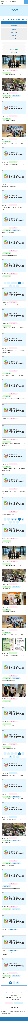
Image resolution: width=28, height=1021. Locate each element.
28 (23, 519)
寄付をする (9, 1003)
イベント (14, 35)
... (8, 283)
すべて (14, 22)
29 (10, 522)
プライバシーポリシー (14, 1017)
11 (23, 283)
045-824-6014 (15, 999)
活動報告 (14, 29)
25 (12, 519)
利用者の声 (14, 32)
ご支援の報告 (14, 26)
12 (10, 286)
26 (15, 519)
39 (17, 522)
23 (17, 756)
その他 (14, 38)
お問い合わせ (18, 1003)
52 (17, 286)
